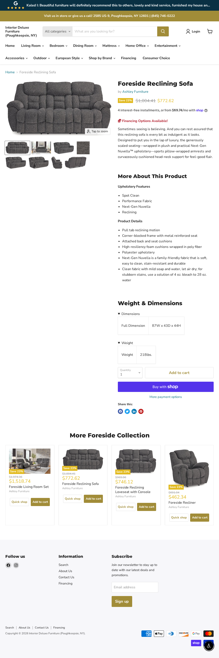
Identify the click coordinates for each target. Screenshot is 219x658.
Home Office (136, 45)
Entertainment (166, 45)
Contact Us (66, 577)
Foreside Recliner (182, 502)
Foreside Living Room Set (29, 486)
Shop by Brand (101, 58)
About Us (65, 571)
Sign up (122, 601)
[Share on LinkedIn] (134, 411)
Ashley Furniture (135, 91)
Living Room (31, 45)
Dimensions (130, 314)
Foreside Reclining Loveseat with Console (133, 489)
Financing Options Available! (144, 121)
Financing (128, 58)
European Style (68, 58)
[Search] (163, 31)
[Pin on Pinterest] (141, 411)
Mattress (109, 45)
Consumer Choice (156, 58)
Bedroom (57, 45)
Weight (127, 343)
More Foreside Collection (109, 435)
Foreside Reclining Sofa (80, 483)
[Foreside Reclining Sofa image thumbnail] (17, 148)
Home (10, 45)
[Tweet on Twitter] (127, 411)
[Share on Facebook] (120, 411)
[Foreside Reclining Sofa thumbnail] (41, 148)
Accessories (15, 58)
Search (63, 565)
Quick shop (19, 502)
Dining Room (83, 45)
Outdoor (40, 58)
